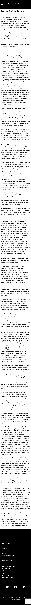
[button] (2, 4)
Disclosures (14, 597)
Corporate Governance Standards (10, 573)
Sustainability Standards (8, 577)
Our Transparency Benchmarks (15, 599)
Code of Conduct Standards (8, 570)
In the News (5, 553)
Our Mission (5, 548)
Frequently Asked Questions (8, 555)
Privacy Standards (6, 575)
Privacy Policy (26, 597)
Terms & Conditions (20, 597)
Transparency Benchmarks (8, 566)
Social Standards (6, 568)
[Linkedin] (15, 587)
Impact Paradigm (6, 551)
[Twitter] (24, 587)
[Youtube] (7, 587)
